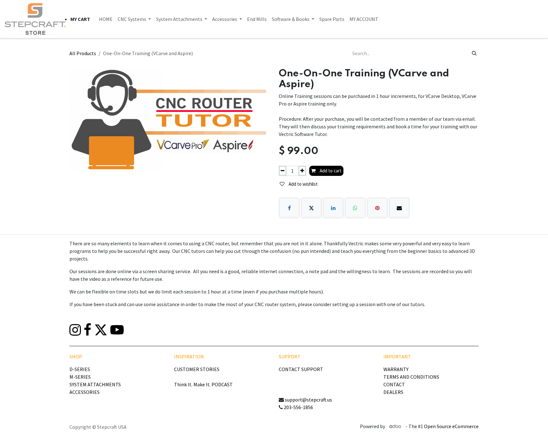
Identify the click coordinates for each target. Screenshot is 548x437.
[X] (311, 207)
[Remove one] (282, 171)
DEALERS (393, 392)
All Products (82, 53)
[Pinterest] (377, 207)
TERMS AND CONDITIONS (411, 377)
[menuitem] (105, 19)
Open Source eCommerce (451, 426)
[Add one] (302, 171)
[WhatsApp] (355, 207)
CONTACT (394, 384)
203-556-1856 (298, 407)
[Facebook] (289, 207)
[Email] (399, 207)
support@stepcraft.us (308, 399)
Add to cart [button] (330, 171)
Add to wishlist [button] (303, 184)
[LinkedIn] (333, 207)
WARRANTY (395, 369)
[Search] (474, 53)
